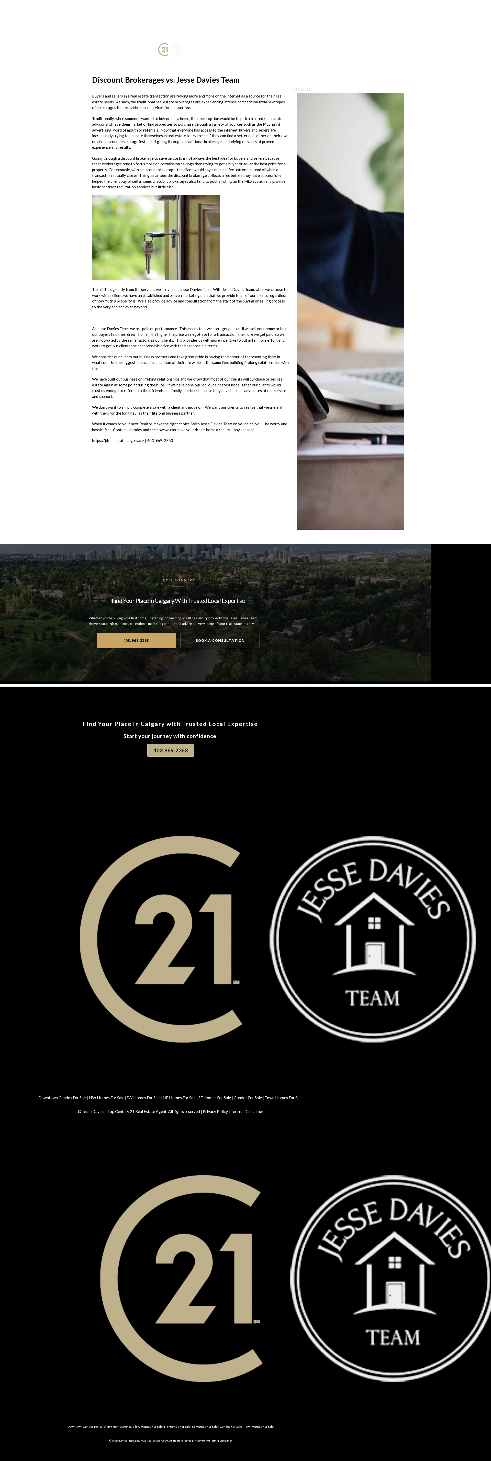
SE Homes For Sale (214, 1097)
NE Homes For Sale (179, 1097)
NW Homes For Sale (106, 1097)
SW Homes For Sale (143, 1097)
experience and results (111, 147)
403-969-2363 (160, 440)
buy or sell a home (174, 118)
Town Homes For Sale (284, 1097)
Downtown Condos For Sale (62, 1097)
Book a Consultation (220, 640)
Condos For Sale (248, 1097)
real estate (139, 96)
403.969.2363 (136, 640)
